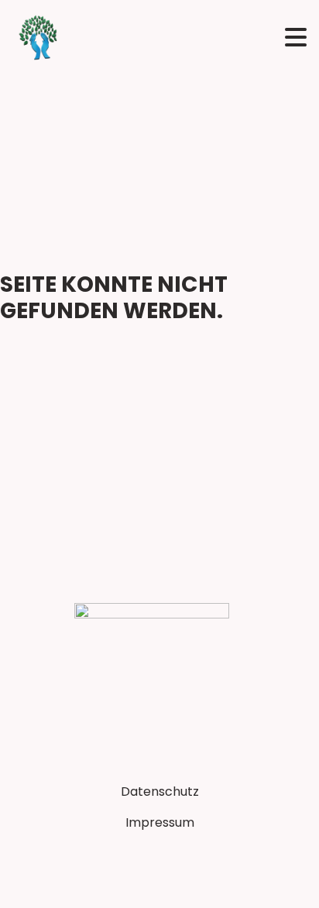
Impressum (159, 822)
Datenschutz (160, 791)
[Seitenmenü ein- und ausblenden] (296, 37)
